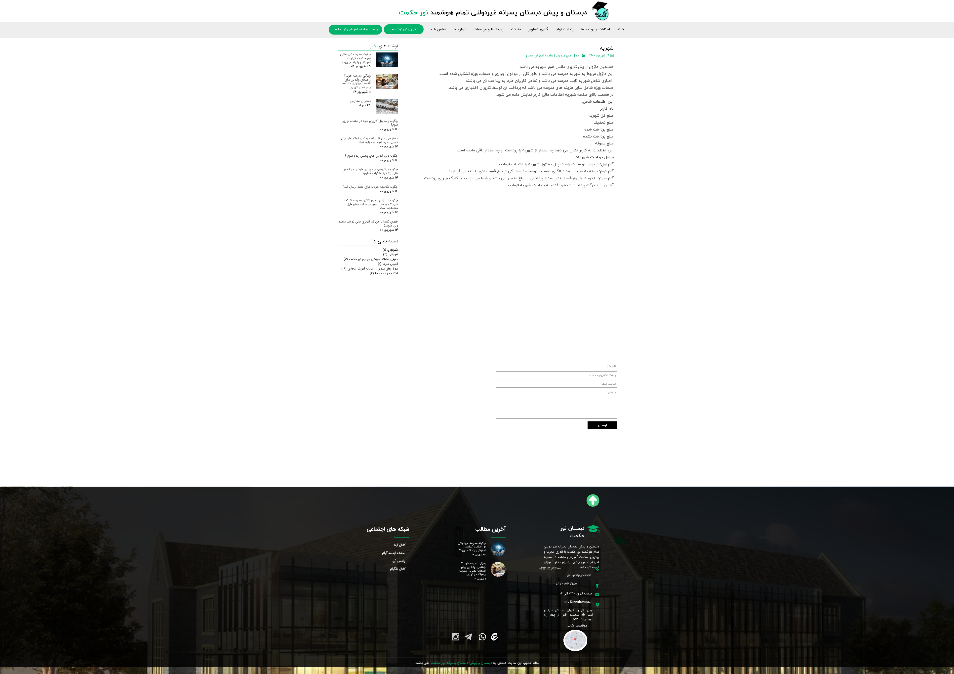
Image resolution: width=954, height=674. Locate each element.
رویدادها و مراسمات (489, 29)
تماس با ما (438, 29)
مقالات (516, 29)
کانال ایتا (399, 545)
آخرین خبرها (388, 264)
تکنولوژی (390, 249)
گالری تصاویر (538, 29)
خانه (620, 29)
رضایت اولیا (565, 29)
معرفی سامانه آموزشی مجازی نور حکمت (371, 259)
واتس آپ (398, 561)
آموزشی (390, 254)
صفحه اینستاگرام (393, 553)
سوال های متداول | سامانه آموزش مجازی (552, 55)
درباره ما (460, 29)
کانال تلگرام (397, 569)
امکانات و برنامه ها (595, 29)
